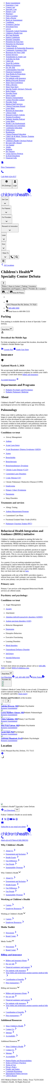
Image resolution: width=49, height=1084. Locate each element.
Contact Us (10, 1029)
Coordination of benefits (15, 979)
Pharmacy (9, 14)
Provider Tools (11, 102)
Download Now (12, 27)
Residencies (10, 132)
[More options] (17, 810)
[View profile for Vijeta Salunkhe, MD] (24, 717)
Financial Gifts (11, 158)
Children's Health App (14, 33)
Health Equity (11, 857)
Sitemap (9, 1033)
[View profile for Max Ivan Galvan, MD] (24, 723)
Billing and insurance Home (16, 961)
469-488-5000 (14, 308)
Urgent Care (10, 7)
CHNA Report (11, 1076)
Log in (8, 29)
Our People (10, 864)
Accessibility (10, 1036)
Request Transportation (14, 98)
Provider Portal (11, 93)
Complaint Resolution (14, 1071)
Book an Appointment (14, 20)
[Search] (16, 257)
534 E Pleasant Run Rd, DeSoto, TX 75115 (21, 304)
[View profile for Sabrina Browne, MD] (24, 704)
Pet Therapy (10, 151)
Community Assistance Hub (16, 50)
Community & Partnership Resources (20, 48)
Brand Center (11, 936)
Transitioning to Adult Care (16, 57)
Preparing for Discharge (15, 44)
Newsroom (10, 933)
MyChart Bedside (12, 35)
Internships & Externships (15, 126)
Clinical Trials (11, 113)
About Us (9, 851)
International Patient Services (16, 1074)
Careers (8, 905)
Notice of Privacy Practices (16, 1063)
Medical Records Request (15, 80)
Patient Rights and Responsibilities (19, 1061)
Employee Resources (14, 909)
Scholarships (10, 139)
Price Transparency (13, 76)
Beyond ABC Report (14, 143)
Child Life (9, 61)
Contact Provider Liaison (15, 100)
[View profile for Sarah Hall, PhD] (24, 730)
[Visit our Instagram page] (8, 820)
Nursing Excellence (13, 117)
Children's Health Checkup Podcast (19, 141)
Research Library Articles (15, 115)
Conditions (10, 22)
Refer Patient (10, 91)
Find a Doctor (11, 18)
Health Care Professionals (15, 123)
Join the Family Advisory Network (19, 89)
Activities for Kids (13, 59)
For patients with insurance (16, 78)
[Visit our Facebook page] (2, 820)
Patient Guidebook (13, 37)
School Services (12, 55)
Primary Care (11, 12)
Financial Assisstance (14, 72)
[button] (24, 872)
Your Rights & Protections (15, 74)
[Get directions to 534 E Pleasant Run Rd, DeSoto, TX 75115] (2, 754)
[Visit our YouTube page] (11, 820)
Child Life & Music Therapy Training (20, 136)
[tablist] (24, 287)
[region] (24, 722)
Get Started (10, 145)
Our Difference (11, 861)
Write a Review (11, 85)
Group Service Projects (14, 154)
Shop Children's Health (14, 1026)
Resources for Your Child (15, 52)
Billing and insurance (11, 954)
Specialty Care (11, 9)
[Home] (24, 193)
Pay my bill (10, 964)
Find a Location (12, 16)
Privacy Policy (11, 1067)
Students (9, 149)
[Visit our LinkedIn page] (13, 820)
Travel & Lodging (12, 63)
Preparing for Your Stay (14, 42)
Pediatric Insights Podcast (15, 119)
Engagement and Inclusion (16, 854)
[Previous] (3, 701)
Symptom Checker (13, 24)
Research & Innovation (14, 111)
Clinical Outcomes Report (15, 106)
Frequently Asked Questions (16, 31)
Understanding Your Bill (15, 70)
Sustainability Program (14, 868)
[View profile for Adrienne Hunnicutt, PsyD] (24, 736)
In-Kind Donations (13, 156)
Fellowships (10, 130)
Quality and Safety (13, 1069)
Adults (8, 147)
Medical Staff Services (14, 104)
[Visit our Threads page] (16, 820)
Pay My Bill (10, 67)
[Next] (3, 283)
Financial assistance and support (18, 967)
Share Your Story (12, 87)
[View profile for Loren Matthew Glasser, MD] (24, 710)
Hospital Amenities (13, 40)
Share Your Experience (14, 83)
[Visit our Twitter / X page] (5, 820)
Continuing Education (14, 128)
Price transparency (13, 983)
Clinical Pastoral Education (16, 134)
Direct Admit (10, 95)
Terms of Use (11, 1065)
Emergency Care (12, 5)
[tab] (4, 286)
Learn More (10, 108)
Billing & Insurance (13, 65)
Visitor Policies (11, 46)
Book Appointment (13, 3)
